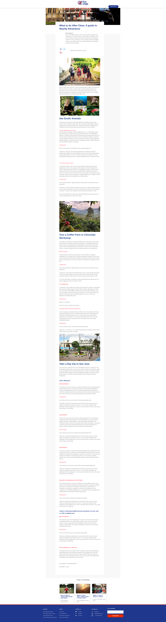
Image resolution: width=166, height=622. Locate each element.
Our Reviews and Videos (64, 615)
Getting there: (62, 494)
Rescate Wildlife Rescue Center (67, 130)
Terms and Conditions (63, 617)
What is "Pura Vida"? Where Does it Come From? (83, 597)
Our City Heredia (62, 613)
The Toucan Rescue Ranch (66, 163)
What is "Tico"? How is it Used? (98, 596)
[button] (60, 49)
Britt (63, 284)
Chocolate (63, 251)
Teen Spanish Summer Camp (49, 613)
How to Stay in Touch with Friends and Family (66, 597)
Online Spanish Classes (48, 615)
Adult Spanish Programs (48, 611)
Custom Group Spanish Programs (50, 617)
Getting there (62, 145)
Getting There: (63, 429)
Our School (61, 611)
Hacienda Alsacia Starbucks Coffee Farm (70, 308)
